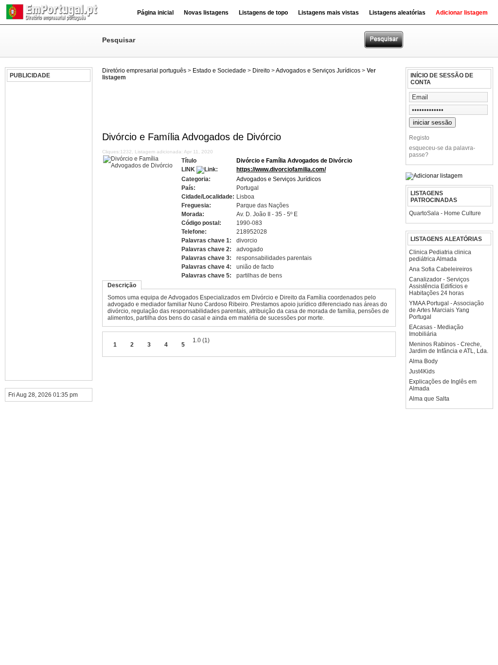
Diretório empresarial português (144, 70)
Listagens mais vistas (328, 12)
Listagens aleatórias (397, 12)
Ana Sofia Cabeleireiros (440, 269)
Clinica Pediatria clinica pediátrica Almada (440, 255)
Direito (261, 70)
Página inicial (155, 12)
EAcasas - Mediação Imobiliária (436, 330)
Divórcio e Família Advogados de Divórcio (294, 160)
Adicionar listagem (462, 12)
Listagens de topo (263, 12)
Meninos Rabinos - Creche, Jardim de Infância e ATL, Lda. (448, 347)
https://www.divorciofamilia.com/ (281, 169)
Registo (419, 137)
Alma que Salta (429, 398)
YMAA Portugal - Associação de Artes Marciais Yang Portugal (446, 310)
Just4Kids (422, 371)
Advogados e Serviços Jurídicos (318, 70)
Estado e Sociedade (219, 70)
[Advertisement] (47, 231)
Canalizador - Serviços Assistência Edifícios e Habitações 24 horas (439, 286)
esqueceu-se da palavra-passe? (442, 151)
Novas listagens (206, 12)
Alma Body (423, 361)
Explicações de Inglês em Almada (443, 385)
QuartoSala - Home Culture (445, 213)
